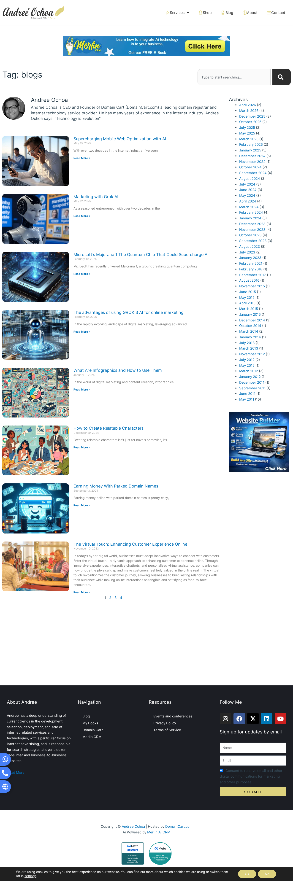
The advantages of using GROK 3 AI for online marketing (128, 312)
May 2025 (247, 133)
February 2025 (251, 144)
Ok (247, 874)
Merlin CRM (91, 737)
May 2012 (247, 365)
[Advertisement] (146, 644)
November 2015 (252, 286)
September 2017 (252, 275)
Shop (207, 12)
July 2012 (247, 360)
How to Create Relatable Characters (108, 428)
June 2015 (247, 292)
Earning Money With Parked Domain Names (115, 486)
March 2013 (248, 348)
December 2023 (252, 224)
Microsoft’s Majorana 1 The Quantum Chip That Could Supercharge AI (141, 254)
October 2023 (250, 235)
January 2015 (250, 314)
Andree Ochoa (133, 826)
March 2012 (248, 371)
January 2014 (250, 337)
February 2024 (251, 212)
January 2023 (250, 258)
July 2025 (247, 127)
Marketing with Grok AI (95, 196)
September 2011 (252, 388)
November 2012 (252, 354)
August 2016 (249, 280)
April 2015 (247, 303)
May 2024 (247, 195)
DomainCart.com (179, 826)
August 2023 (249, 246)
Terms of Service (167, 730)
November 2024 (252, 161)
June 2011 (247, 393)
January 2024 (250, 218)
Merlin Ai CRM (158, 832)
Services (177, 12)
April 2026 (247, 105)
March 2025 (248, 139)
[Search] (281, 77)
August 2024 (249, 178)
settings (30, 876)
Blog (229, 12)
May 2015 (247, 297)
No (267, 874)
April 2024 (247, 201)
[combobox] (234, 77)
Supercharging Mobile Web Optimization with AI (119, 138)
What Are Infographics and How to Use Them (117, 370)
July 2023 (247, 252)
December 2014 (252, 320)
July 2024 (247, 184)
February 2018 (250, 269)
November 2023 (252, 229)
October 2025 (250, 122)
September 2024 (253, 173)
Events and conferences (173, 716)
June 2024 (248, 190)
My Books (90, 723)
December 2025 (252, 116)
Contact (278, 12)
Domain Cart (92, 730)
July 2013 (247, 343)
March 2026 (248, 110)
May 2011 (246, 399)
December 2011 (251, 382)
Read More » (81, 158)
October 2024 (250, 167)
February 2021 (250, 263)
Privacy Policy (164, 723)
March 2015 (248, 309)
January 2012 (250, 376)
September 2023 (253, 241)
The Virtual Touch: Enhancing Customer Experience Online (130, 544)
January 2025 (250, 150)
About (252, 12)
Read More (15, 772)
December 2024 (252, 156)
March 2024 (249, 207)
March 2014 (248, 331)
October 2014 (250, 325)
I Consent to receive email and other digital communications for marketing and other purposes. (251, 776)
